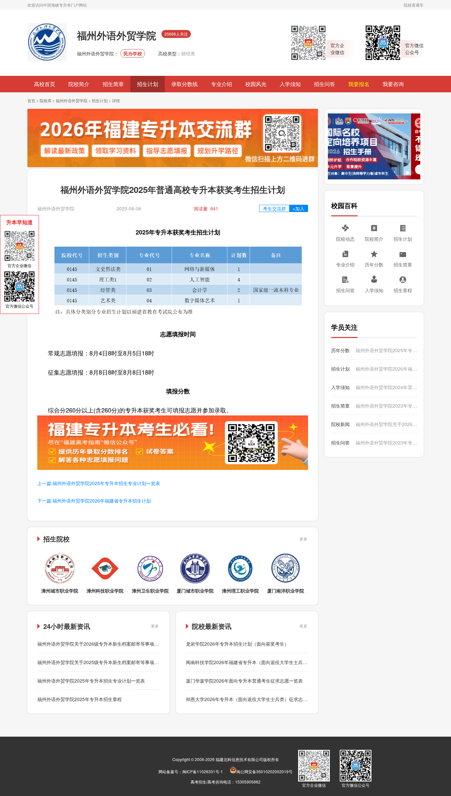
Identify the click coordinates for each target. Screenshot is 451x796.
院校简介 (78, 84)
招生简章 (113, 84)
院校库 (46, 100)
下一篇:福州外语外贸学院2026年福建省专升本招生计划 (94, 500)
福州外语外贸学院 (71, 100)
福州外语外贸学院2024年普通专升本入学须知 (386, 387)
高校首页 (44, 84)
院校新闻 (340, 424)
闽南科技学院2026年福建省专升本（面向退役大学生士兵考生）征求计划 (260, 662)
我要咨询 (393, 84)
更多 (303, 538)
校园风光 (255, 84)
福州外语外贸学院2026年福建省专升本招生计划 (386, 368)
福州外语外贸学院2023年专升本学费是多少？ (386, 442)
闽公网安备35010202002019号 (264, 771)
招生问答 (324, 84)
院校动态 (345, 238)
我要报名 (358, 84)
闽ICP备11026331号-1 (202, 771)
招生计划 (147, 84)
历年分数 (374, 264)
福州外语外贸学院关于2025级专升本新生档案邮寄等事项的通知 (102, 662)
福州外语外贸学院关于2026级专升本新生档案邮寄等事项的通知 (102, 643)
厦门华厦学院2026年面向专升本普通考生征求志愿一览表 (244, 680)
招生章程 (403, 290)
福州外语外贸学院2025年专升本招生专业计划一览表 (91, 680)
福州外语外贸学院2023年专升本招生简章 (386, 405)
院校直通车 (414, 5)
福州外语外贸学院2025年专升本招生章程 (79, 699)
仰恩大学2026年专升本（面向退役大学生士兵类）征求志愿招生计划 (256, 699)
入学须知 (290, 84)
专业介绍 (221, 84)
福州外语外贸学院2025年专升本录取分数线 (386, 350)
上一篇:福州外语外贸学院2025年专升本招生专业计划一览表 (98, 483)
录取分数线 (184, 84)
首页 (31, 100)
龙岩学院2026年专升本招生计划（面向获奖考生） (237, 643)
